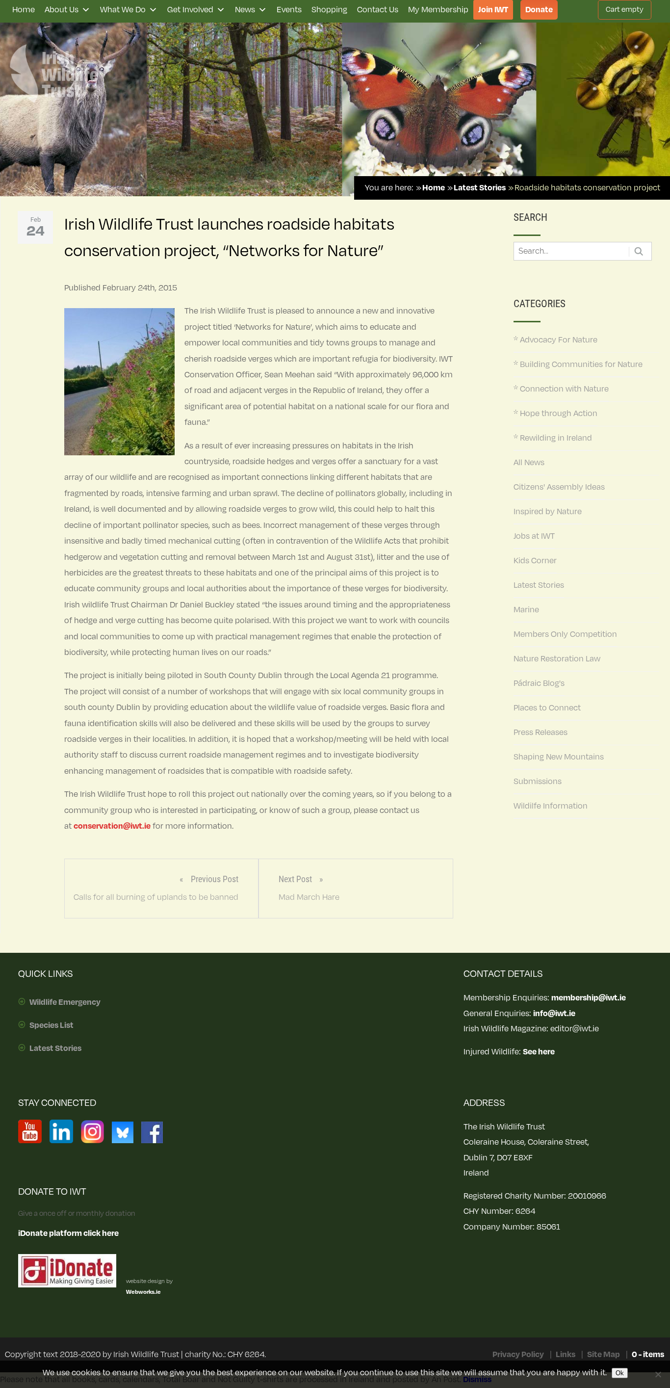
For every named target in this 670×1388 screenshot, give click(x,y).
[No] (658, 1374)
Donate (539, 10)
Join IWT (493, 10)
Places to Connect (547, 708)
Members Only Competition (565, 634)
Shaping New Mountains (559, 757)
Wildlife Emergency (65, 1002)
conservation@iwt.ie (112, 826)
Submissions (538, 781)
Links (565, 1355)
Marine (526, 610)
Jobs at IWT (534, 536)
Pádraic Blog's (539, 683)
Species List (51, 1025)
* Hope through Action (555, 413)
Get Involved (190, 10)
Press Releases (540, 732)
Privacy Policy (518, 1355)
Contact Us (377, 10)
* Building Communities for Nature (578, 364)
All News (529, 463)
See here (539, 1052)
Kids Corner (535, 561)
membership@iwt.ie (588, 998)
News (245, 10)
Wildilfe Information (551, 806)
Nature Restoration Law (557, 659)
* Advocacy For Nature (555, 340)
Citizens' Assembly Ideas (559, 487)
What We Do (123, 10)
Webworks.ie (143, 1292)
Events (289, 10)
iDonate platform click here (68, 1233)
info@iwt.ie (554, 1014)
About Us (61, 10)
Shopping (329, 10)
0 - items (648, 1355)
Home (23, 10)
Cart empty (625, 9)
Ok (620, 1373)
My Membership (438, 10)
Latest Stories (539, 585)
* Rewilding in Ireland (553, 438)
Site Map (603, 1355)
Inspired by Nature (548, 512)
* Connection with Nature (561, 389)
